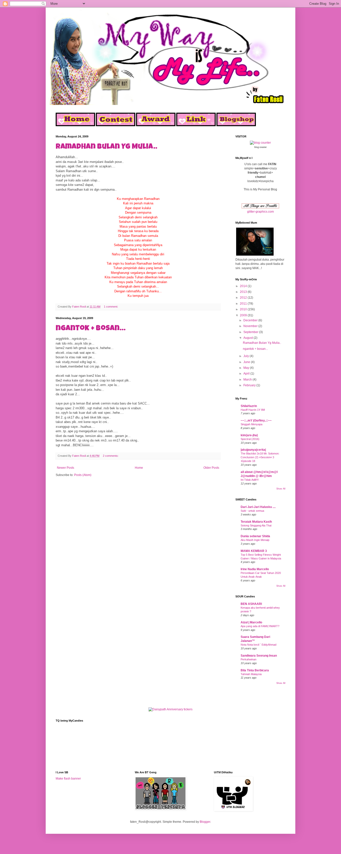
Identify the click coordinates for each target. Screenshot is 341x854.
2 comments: (111, 455)
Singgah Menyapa (251, 424)
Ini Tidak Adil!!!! (250, 479)
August (248, 338)
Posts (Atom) (82, 475)
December (250, 320)
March (248, 379)
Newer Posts (65, 467)
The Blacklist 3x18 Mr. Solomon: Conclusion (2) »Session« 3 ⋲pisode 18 (260, 457)
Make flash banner (68, 778)
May (246, 368)
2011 (244, 303)
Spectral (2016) (250, 438)
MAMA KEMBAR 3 (254, 551)
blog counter (260, 147)
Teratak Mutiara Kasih (256, 521)
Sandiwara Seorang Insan (259, 655)
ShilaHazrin (249, 406)
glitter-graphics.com (260, 211)
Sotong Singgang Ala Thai (256, 525)
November (250, 326)
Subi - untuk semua (252, 510)
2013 (244, 292)
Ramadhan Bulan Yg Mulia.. (106, 147)
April (246, 373)
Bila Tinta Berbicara (255, 670)
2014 (244, 286)
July (246, 356)
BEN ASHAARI (251, 604)
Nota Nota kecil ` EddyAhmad (258, 644)
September (251, 332)
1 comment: (111, 306)
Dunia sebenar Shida (255, 536)
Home (139, 467)
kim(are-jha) (249, 435)
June (247, 362)
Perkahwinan (248, 659)
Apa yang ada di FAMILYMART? (260, 626)
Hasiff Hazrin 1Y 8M (253, 409)
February (249, 385)
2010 (244, 309)
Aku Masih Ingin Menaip (255, 539)
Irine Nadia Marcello (255, 569)
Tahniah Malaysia (251, 674)
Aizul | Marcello (251, 622)
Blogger (205, 822)
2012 (244, 297)
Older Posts (211, 467)
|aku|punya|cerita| (253, 449)
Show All (280, 488)
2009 (244, 315)
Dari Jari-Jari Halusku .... (258, 507)
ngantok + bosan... (91, 329)
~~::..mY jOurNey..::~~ (256, 420)
